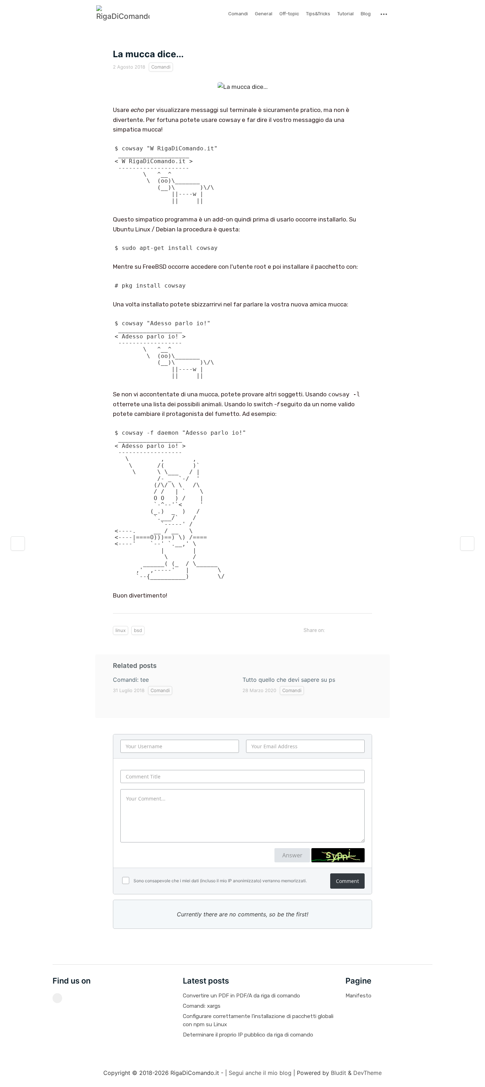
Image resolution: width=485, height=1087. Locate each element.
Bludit (338, 1072)
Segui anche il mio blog (260, 1072)
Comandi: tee (131, 679)
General (263, 13)
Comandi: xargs (201, 1006)
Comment (347, 881)
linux (120, 630)
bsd (138, 630)
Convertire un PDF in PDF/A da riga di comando (241, 995)
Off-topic (289, 13)
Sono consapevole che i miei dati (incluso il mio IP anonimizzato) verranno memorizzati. (219, 880)
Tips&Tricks (318, 13)
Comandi (238, 13)
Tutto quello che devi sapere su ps (289, 679)
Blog (366, 13)
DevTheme (367, 1072)
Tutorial (345, 13)
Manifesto (358, 995)
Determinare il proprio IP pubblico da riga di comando (248, 1035)
